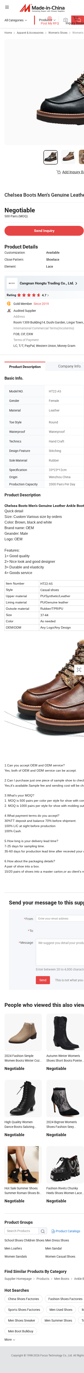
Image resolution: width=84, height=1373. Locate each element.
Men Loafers (13, 1248)
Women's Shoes (57, 32)
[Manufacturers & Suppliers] (42, 7)
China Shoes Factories (23, 1299)
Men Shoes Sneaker (21, 1320)
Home (8, 32)
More (8, 1339)
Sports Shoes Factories (24, 1309)
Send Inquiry (44, 231)
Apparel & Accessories (30, 32)
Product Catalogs (67, 1231)
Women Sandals (15, 1256)
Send (42, 980)
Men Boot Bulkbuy (20, 1331)
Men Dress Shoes (57, 1240)
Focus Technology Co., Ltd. (56, 1355)
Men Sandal (53, 1248)
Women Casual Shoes (60, 1256)
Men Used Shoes (61, 1309)
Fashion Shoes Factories (65, 1299)
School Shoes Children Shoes (24, 1240)
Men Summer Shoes (58, 1320)
